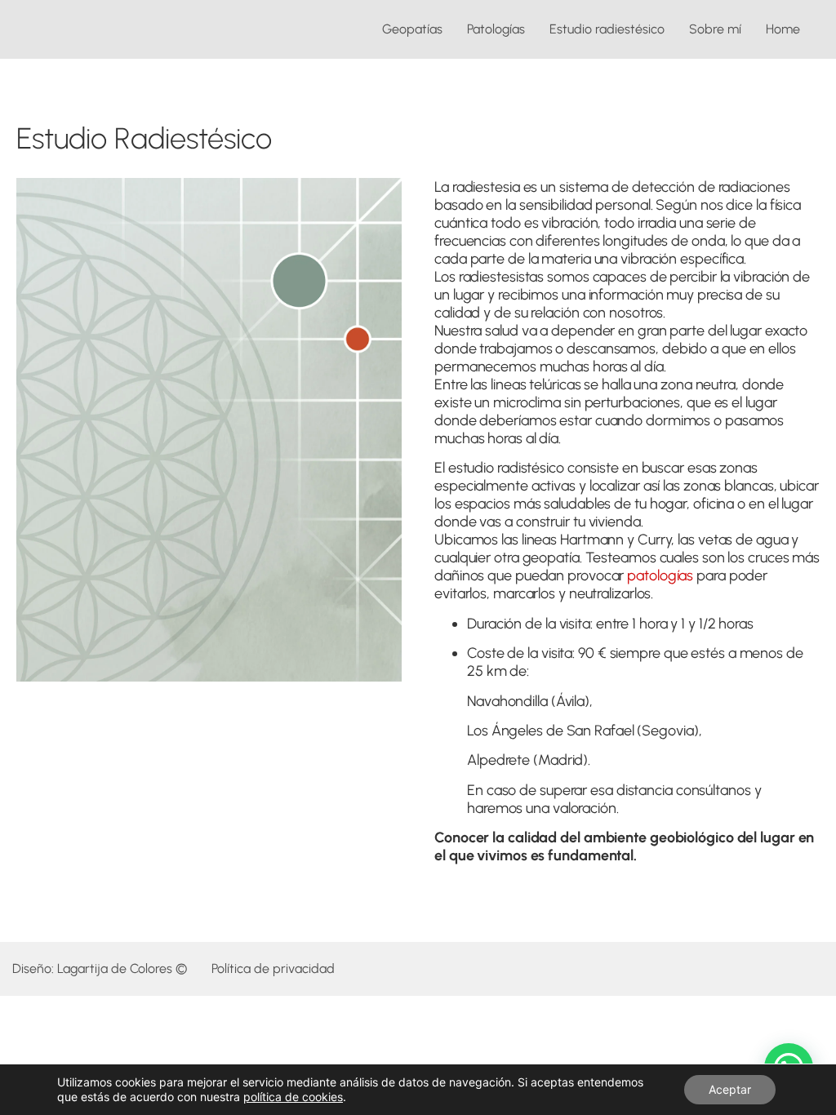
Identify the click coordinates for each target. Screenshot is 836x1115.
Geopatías (412, 29)
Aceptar (730, 1089)
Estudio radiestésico (607, 29)
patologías (660, 575)
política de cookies (293, 1097)
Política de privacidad (273, 968)
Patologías (496, 29)
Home (783, 29)
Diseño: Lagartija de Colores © (99, 968)
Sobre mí (715, 29)
